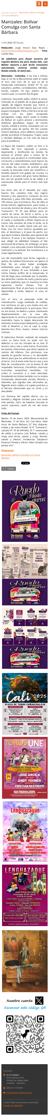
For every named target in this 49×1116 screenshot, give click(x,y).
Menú (38, 3)
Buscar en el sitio (45, 3)
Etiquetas (7, 450)
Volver (10, 468)
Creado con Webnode (13, 1105)
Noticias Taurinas (9, 12)
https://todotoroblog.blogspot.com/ (19, 50)
